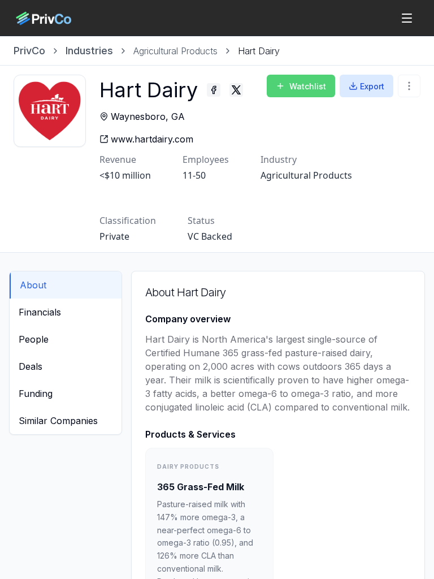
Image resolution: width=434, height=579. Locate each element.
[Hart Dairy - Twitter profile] (236, 90)
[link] (259, 51)
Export (372, 86)
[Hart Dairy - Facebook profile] (213, 90)
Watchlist (307, 86)
